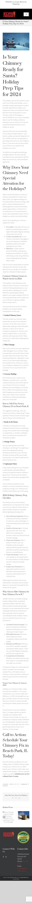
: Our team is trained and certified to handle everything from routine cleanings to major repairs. (17, 628)
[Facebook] (3, 857)
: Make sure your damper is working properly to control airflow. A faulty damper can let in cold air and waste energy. (17, 559)
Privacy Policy (16, 879)
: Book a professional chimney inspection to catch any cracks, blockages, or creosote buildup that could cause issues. (17, 521)
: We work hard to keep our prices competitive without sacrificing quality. (16, 637)
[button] (4, 817)
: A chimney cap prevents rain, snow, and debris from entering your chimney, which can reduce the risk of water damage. (17, 533)
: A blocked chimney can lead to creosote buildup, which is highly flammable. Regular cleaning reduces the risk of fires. (17, 230)
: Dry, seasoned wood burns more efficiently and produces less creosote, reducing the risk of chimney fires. (16, 571)
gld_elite (6, 784)
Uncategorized (24, 784)
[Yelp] (6, 857)
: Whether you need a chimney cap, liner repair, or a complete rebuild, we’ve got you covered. (17, 659)
